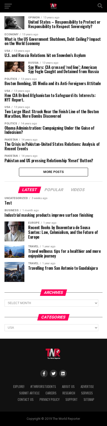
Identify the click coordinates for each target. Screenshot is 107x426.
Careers (51, 393)
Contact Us (26, 399)
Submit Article (29, 393)
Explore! (18, 386)
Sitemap (89, 399)
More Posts (53, 172)
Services (87, 393)
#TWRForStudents (43, 386)
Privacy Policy (49, 399)
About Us (68, 386)
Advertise (87, 386)
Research (68, 393)
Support (71, 399)
